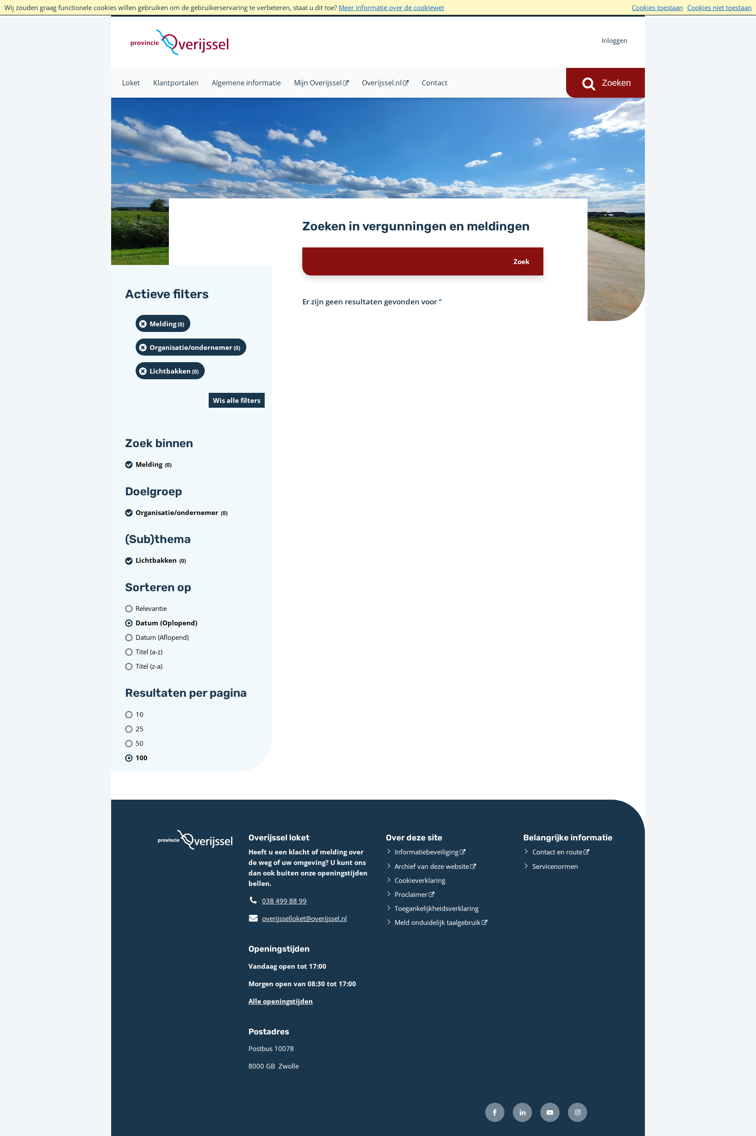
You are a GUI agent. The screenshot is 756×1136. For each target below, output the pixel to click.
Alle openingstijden (280, 1001)
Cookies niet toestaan (719, 7)
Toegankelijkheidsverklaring (437, 908)
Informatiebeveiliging (426, 851)
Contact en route (557, 851)
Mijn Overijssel (318, 83)
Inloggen (614, 40)
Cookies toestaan (657, 7)
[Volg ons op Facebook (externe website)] (494, 1112)
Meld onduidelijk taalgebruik (437, 922)
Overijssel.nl (382, 83)
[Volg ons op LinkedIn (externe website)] (522, 1112)
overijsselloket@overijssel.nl (297, 918)
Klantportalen (176, 83)
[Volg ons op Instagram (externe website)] (577, 1112)
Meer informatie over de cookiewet (391, 7)
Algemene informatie (246, 83)
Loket (131, 83)
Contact (435, 83)
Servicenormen (555, 866)
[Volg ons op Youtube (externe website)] (550, 1112)
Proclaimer (411, 894)
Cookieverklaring (420, 880)
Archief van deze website (432, 866)
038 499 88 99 (284, 900)
